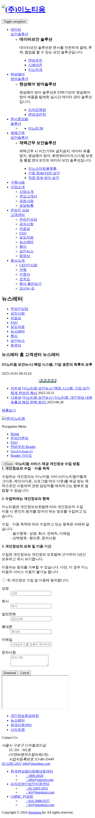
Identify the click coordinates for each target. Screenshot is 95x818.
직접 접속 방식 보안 (43, 178)
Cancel (24, 673)
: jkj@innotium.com (40, 792)
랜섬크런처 (37, 114)
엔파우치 (35, 60)
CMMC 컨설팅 (22, 796)
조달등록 (26, 205)
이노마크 (35, 69)
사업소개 (26, 192)
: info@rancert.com (39, 780)
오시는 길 (26, 288)
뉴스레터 (26, 242)
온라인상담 (28, 219)
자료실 (24, 229)
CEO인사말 (28, 265)
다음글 (16, 397)
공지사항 (26, 224)
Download (10, 673)
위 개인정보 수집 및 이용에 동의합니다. (37, 580)
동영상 (24, 256)
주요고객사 (28, 196)
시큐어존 (35, 65)
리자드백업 (37, 110)
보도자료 (26, 237)
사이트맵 (18, 729)
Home (15, 434)
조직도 (24, 279)
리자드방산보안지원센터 (30, 784)
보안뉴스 (26, 251)
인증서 (24, 274)
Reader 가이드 (21, 455)
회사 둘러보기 (30, 284)
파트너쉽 (26, 201)
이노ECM (35, 128)
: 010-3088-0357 (38, 801)
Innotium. (35, 812)
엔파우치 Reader (23, 447)
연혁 (23, 270)
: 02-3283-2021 (37, 788)
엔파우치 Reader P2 (22, 451)
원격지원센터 (21, 725)
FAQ (23, 233)
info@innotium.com (36, 763)
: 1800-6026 (35, 776)
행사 (23, 246)
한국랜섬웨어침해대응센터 (32, 771)
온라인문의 (19, 438)
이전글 (16, 388)
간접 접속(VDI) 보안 (44, 173)
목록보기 (9, 410)
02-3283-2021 (12, 763)
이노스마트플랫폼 (42, 168)
